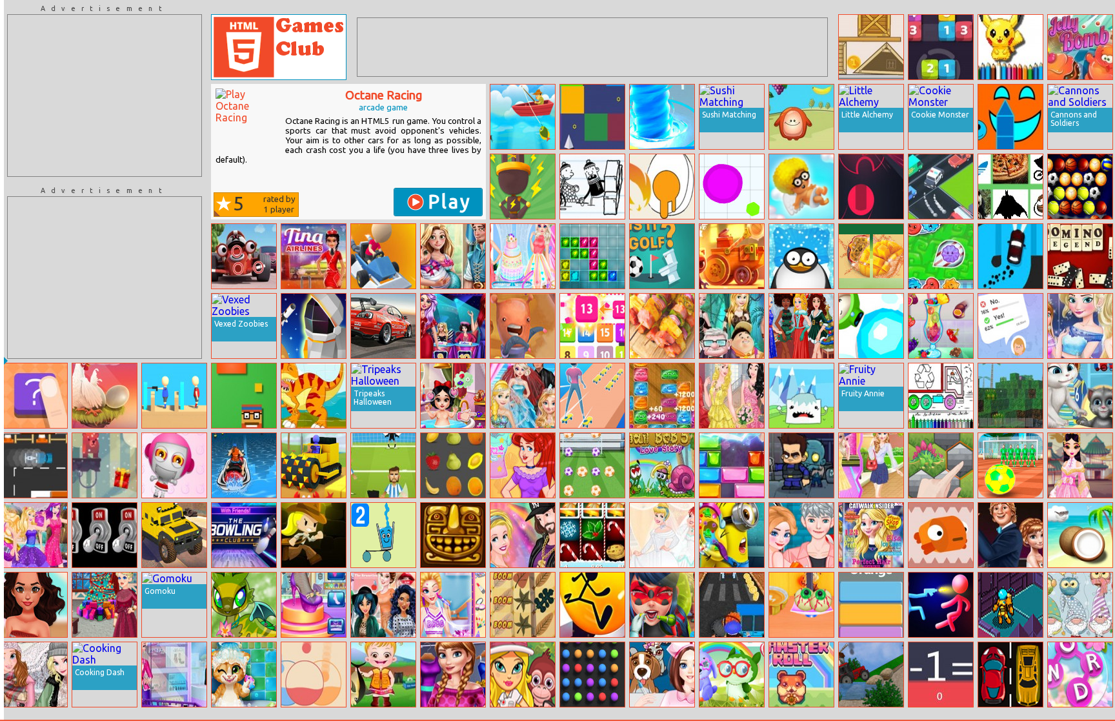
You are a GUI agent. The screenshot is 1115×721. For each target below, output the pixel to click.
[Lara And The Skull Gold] (314, 535)
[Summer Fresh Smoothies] (941, 326)
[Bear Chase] (104, 465)
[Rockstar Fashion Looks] (35, 605)
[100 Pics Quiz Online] (1010, 186)
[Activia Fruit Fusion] (871, 256)
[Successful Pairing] (314, 674)
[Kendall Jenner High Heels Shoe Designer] (314, 605)
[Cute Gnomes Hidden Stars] (1080, 605)
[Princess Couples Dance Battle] (523, 535)
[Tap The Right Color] (871, 605)
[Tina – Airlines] (314, 256)
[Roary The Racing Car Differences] (244, 256)
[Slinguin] (801, 256)
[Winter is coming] (801, 396)
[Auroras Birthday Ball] (732, 396)
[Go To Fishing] (523, 117)
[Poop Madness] (662, 396)
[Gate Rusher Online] (871, 186)
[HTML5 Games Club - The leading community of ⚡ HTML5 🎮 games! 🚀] (278, 47)
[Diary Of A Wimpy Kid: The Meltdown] (592, 186)
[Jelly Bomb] (1080, 47)
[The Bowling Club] (244, 535)
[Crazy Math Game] (941, 674)
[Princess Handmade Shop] (523, 465)
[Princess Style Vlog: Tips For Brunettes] (383, 605)
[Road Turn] (941, 186)
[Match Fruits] (453, 465)
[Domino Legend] (1080, 256)
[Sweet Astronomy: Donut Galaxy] (523, 326)
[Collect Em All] (592, 674)
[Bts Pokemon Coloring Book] (1010, 47)
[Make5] (941, 47)
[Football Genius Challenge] (592, 465)
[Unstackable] (871, 47)
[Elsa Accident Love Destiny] (801, 535)
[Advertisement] (104, 95)
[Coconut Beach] (1080, 535)
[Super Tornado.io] (662, 117)
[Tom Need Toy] (1080, 396)
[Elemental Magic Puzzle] (592, 256)
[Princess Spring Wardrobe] (453, 674)
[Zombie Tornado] (801, 465)
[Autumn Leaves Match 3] (523, 605)
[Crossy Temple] (453, 535)
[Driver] (1010, 674)
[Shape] (35, 396)
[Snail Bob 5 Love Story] (662, 465)
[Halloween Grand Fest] (801, 605)
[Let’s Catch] (592, 326)
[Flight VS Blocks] (592, 117)
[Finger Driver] (1010, 256)
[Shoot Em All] (174, 396)
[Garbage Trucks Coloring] (941, 396)
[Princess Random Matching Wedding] (523, 396)
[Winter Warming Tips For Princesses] (35, 674)
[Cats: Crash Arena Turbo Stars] (732, 256)
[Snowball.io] (871, 326)
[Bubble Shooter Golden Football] (1080, 186)
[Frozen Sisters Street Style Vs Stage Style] (871, 465)
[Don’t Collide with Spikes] (941, 535)
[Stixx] (1010, 117)
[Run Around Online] (592, 605)
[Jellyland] (941, 256)
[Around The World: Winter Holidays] (801, 326)
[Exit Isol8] (1010, 605)
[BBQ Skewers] (662, 326)
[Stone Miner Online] (314, 465)
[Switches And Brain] (104, 535)
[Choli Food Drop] (801, 117)
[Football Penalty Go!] (383, 465)
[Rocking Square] (244, 396)
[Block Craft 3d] (1010, 396)
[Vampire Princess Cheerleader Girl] (453, 605)
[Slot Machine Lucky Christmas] (592, 535)
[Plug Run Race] (523, 186)
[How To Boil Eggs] (662, 186)
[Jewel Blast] (732, 465)
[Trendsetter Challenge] (453, 326)
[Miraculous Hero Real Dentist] (662, 605)
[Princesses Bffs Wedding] (662, 535)
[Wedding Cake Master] (523, 256)
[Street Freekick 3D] (1010, 465)
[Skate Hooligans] (732, 605)
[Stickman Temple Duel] (941, 605)
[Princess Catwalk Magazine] (871, 535)
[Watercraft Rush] (244, 465)
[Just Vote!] (1010, 326)
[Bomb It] (174, 465)
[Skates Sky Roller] (592, 396)
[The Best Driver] (383, 256)
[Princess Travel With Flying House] (732, 326)
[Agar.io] (732, 186)
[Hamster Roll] (801, 674)
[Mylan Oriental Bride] (1080, 465)
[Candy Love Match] (801, 186)
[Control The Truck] (35, 465)
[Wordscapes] (1080, 674)
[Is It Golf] (662, 256)
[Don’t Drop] (104, 396)
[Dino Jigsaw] (314, 396)
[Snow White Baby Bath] (453, 396)
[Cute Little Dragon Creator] (244, 605)
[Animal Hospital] (662, 674)
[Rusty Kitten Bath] (244, 674)
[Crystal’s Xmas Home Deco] (104, 605)
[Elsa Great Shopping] (174, 674)
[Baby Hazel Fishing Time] (383, 674)
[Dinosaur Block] (941, 465)
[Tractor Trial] (871, 674)
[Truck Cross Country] (174, 535)
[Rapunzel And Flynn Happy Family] (453, 256)
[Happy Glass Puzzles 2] (383, 535)
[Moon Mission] (314, 326)
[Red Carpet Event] (1010, 535)
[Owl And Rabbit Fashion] (732, 674)
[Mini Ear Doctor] (732, 535)
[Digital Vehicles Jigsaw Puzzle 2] (383, 326)
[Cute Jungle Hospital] (523, 674)
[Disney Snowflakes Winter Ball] (1080, 326)
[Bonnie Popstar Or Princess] (35, 535)
